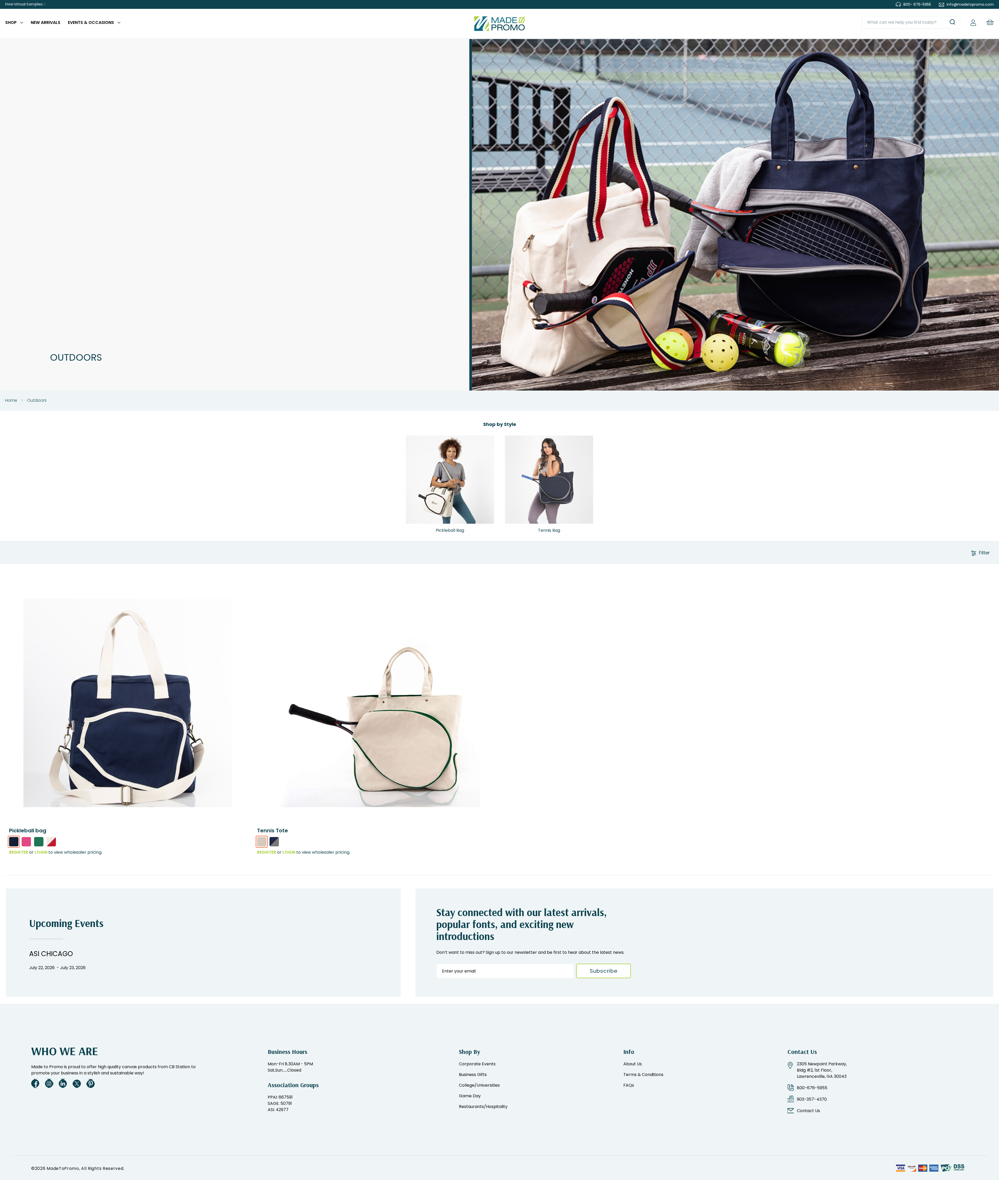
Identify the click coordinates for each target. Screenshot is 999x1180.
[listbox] (128, 843)
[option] (13, 841)
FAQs (628, 1085)
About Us (632, 1064)
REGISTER (18, 852)
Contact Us (808, 1111)
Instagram (49, 1083)
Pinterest (90, 1083)
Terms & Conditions (643, 1075)
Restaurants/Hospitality (483, 1107)
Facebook (35, 1083)
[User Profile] (973, 22)
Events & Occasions (91, 22)
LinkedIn (63, 1083)
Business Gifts (473, 1075)
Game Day (470, 1096)
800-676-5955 (812, 1088)
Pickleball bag (27, 830)
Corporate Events (477, 1064)
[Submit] (952, 22)
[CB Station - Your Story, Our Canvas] (499, 23)
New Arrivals (45, 22)
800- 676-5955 (917, 4)
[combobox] (910, 22)
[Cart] (990, 22)
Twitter (77, 1083)
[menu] (62, 23)
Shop (11, 22)
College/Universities (479, 1085)
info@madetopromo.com (970, 4)
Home (11, 400)
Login (41, 852)
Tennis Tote (272, 830)
